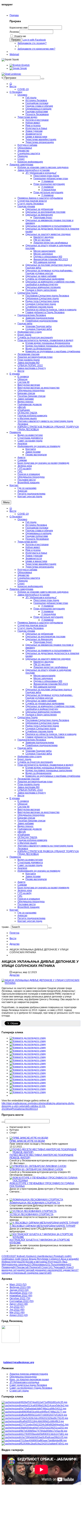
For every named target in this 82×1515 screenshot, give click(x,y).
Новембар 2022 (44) (21, 1295)
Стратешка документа (30, 862)
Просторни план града (46, 600)
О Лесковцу (16, 516)
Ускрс (70, 1267)
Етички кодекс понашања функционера (47, 767)
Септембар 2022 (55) (22, 1301)
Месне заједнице (43, 678)
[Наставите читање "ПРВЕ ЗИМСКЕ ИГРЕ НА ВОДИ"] (29, 1137)
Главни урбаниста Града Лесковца (44, 737)
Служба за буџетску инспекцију (35, 762)
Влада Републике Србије (44, 1259)
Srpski (23, 68)
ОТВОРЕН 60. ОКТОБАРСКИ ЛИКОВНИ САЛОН (36, 1169)
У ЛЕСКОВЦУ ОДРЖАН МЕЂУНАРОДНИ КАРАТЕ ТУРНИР (42, 1226)
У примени (47, 605)
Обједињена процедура (31, 815)
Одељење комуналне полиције (43, 711)
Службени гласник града (39, 731)
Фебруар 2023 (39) (20, 1287)
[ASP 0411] (34, 1440)
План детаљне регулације (48, 617)
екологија (54, 1270)
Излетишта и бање (36, 552)
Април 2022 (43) (19, 1315)
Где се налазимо (27, 912)
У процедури (48, 614)
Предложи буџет (42, 642)
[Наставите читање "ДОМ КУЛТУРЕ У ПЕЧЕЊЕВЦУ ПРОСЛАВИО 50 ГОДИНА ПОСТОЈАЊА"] (45, 1180)
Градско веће (25, 748)
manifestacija (45, 1256)
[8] (35, 1424)
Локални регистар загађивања (50, 667)
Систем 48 (23, 806)
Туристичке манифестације (40, 564)
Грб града (30, 522)
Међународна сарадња (16, 1264)
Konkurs (31, 1256)
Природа (23, 580)
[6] (35, 1418)
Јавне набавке (26, 823)
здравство (71, 1270)
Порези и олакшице (29, 898)
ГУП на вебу (24, 893)
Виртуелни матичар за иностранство (39, 812)
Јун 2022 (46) (17, 1309)
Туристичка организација (39, 566)
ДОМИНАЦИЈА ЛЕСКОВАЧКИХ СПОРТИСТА (35, 1202)
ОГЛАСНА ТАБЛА (27, 837)
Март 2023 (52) (18, 1284)
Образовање (25, 572)
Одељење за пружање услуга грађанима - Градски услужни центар (49, 696)
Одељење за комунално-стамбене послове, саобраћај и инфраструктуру (50, 707)
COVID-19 (23, 513)
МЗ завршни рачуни (44, 686)
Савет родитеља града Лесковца (28, 1385)
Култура (55, 1261)
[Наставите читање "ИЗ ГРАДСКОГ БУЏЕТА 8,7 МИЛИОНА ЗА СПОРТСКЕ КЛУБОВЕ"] (45, 1237)
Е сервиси (23, 801)
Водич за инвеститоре (30, 859)
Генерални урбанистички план (50, 603)
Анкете (21, 882)
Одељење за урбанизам (39, 633)
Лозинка (14, 31)
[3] (34, 1408)
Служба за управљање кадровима (44, 703)
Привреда (15, 857)
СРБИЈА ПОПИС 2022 (30, 790)
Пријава (14, 15)
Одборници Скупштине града (42, 723)
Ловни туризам (33, 555)
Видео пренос (25, 826)
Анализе (22, 868)
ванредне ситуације (14, 1270)
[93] (34, 1437)
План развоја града (29, 784)
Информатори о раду (30, 756)
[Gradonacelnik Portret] (35, 1443)
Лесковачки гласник (28, 778)
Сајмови (22, 884)
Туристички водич (27, 541)
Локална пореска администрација (29, 1374)
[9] (35, 1427)
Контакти (30, 873)
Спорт (21, 583)
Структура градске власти (32, 625)
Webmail (14, 54)
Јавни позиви (33, 876)
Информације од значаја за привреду (39, 870)
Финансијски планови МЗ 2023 (50, 684)
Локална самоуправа (21, 589)
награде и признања (14, 1273)
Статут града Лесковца (31, 628)
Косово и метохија (36, 1261)
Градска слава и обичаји (39, 530)
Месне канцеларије (44, 675)
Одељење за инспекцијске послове (45, 636)
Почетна (14, 932)
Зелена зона (25, 890)
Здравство (23, 575)
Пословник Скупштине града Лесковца (47, 720)
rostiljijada (8, 1259)
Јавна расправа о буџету (32, 792)
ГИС (20, 896)
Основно (22, 519)
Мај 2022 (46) (17, 1312)
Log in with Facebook (34, 39)
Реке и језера (33, 550)
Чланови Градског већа (38, 751)
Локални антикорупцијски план (35, 781)
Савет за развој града (30, 865)
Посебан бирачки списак (31, 820)
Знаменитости (33, 558)
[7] (33, 1421)
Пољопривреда (61, 1264)
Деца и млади (70, 1259)
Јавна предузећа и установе (34, 594)
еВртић (22, 831)
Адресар (22, 915)
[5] (34, 1415)
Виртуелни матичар (29, 809)
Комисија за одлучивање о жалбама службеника (52, 776)
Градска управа (26, 631)
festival (21, 1256)
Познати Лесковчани (37, 539)
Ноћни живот (32, 547)
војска (30, 1270)
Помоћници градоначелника (41, 745)
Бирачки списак (26, 817)
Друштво (15, 944)
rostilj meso (21, 1259)
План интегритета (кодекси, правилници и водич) (45, 764)
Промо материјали (36, 879)
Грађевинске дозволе (30, 829)
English (25, 65)
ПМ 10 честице (41, 664)
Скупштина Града (28, 717)
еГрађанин (24, 834)
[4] (34, 1411)
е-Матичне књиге (27, 843)
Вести (13, 511)
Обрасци (22, 804)
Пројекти (35, 1267)
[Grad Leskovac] (11, 74)
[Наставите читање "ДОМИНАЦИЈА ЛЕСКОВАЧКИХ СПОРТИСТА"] (36, 1199)
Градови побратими (36, 536)
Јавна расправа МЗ (28, 787)
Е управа (15, 798)
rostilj (68, 1256)
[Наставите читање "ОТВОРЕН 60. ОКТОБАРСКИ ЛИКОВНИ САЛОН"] (38, 1166)
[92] (35, 1434)
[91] (34, 1431)
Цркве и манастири (36, 561)
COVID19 (9, 1256)
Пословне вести (27, 904)
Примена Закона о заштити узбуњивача (40, 622)
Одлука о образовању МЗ (47, 681)
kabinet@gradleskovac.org (18, 1362)
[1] (34, 1402)
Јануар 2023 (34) (19, 1290)
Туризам (59, 1267)
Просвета (22, 1267)
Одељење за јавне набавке (41, 700)
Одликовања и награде (38, 533)
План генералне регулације (49, 608)
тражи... (6, 927)
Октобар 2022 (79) (20, 1298)
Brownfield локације (29, 907)
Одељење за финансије (39, 639)
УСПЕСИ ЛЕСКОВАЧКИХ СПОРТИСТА (31, 1214)
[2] (35, 1405)
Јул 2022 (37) (17, 1306)
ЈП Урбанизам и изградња (24, 1382)
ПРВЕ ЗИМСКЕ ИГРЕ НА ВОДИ (27, 1141)
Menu (6, 502)
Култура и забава (27, 569)
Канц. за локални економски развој (29, 1379)
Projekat (59, 1256)
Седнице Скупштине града (40, 728)
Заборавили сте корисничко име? (36, 48)
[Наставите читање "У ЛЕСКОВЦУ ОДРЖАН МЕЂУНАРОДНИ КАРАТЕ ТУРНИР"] (44, 1222)
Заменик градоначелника (39, 742)
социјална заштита (39, 1273)
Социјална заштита (29, 578)
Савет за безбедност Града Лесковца (31, 1387)
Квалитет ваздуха (43, 661)
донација (41, 1270)
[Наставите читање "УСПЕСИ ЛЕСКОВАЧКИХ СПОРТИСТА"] (33, 1211)
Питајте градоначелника (31, 918)
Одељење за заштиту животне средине (48, 658)
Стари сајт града (19, 1390)
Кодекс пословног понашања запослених (48, 770)
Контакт (14, 910)
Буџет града (24, 759)
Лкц (64, 1261)
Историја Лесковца (36, 525)
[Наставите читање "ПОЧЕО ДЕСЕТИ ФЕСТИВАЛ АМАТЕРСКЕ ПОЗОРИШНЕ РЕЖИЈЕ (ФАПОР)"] (45, 1152)
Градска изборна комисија (32, 840)
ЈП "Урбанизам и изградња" (41, 597)
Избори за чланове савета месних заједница (43, 592)
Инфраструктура (13, 1261)
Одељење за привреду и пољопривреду (48, 650)
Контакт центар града (30, 921)
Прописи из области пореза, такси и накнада (50, 734)
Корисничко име (19, 27)
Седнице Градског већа (38, 753)
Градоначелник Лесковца (32, 739)
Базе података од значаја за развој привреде (43, 887)
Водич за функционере (38, 773)
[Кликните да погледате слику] (41, 983)
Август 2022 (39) (19, 1304)
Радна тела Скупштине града (42, 725)
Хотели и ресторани (37, 544)
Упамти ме (20, 36)
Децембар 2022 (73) (21, 1292)
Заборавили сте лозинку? (32, 43)
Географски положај (36, 527)
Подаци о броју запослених (41, 714)
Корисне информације (30, 586)
